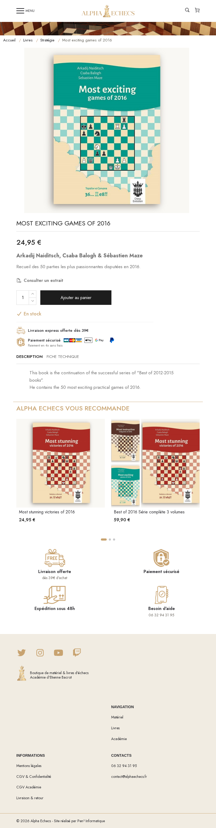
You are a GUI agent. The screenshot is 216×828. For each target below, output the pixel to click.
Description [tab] (29, 356)
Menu (30, 10)
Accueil (9, 40)
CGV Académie (28, 787)
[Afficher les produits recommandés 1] (104, 539)
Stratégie (47, 40)
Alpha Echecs (41, 821)
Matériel (117, 717)
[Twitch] (77, 653)
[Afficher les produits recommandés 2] (110, 539)
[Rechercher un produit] (187, 10)
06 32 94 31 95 (124, 765)
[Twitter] (21, 653)
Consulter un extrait (43, 280)
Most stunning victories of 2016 (47, 512)
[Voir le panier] (197, 10)
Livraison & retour (29, 798)
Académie (119, 738)
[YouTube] (58, 653)
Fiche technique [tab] (63, 356)
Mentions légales (28, 765)
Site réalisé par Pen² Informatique (79, 821)
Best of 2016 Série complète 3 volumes (149, 512)
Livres (28, 40)
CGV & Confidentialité (33, 776)
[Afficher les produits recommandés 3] (114, 539)
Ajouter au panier (76, 298)
